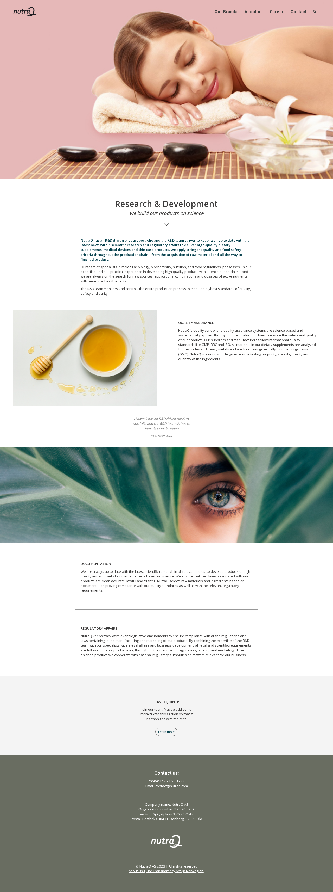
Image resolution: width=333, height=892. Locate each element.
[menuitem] (226, 11)
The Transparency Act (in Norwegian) (175, 871)
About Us (136, 871)
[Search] (315, 11)
